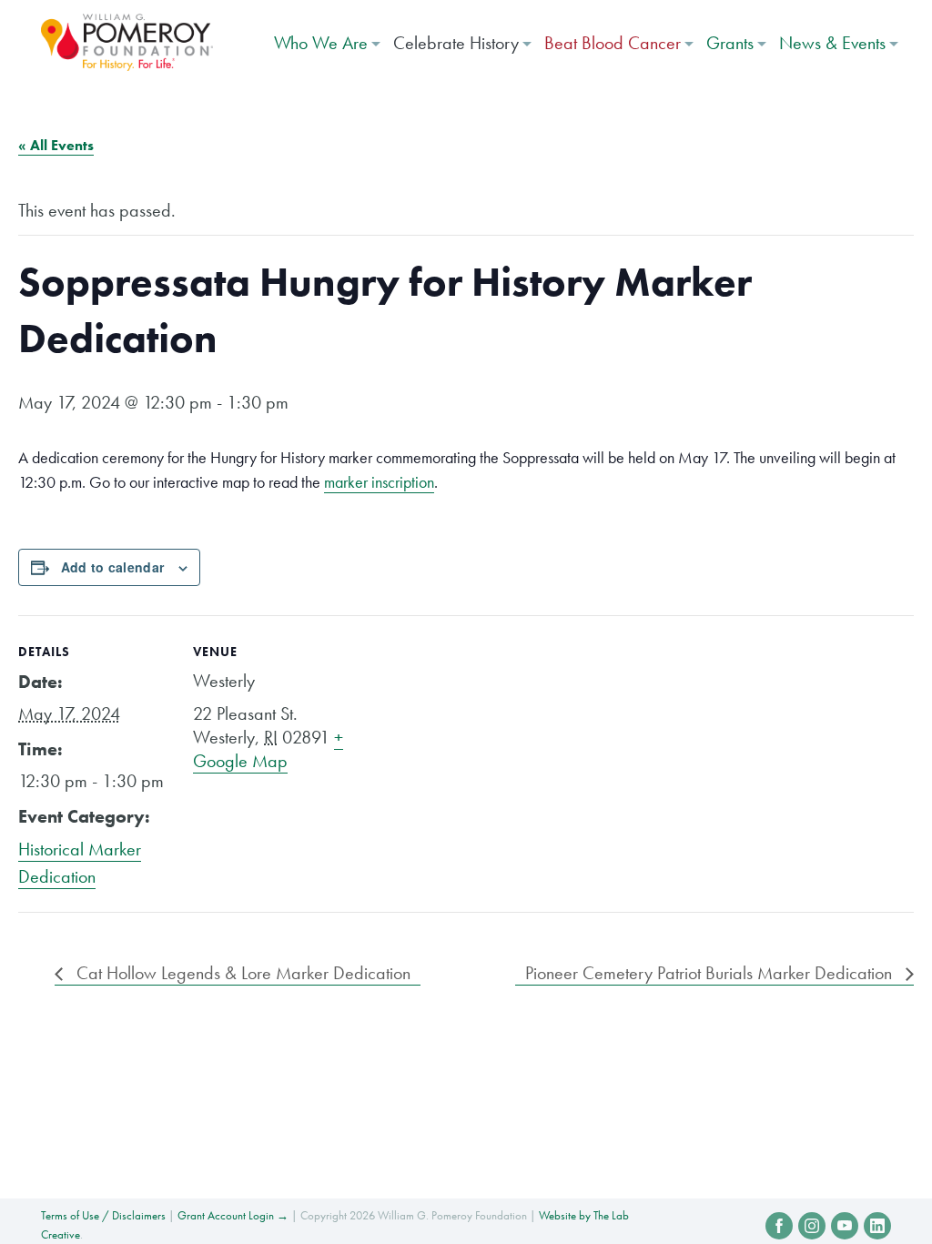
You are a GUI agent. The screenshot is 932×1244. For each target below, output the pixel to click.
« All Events (56, 145)
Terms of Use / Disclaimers (103, 1215)
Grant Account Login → (233, 1215)
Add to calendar (112, 567)
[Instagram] (812, 1225)
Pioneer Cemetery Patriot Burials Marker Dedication (711, 973)
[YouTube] (844, 1225)
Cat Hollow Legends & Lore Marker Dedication (241, 973)
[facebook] (779, 1225)
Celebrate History (456, 43)
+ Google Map (268, 749)
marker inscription (379, 481)
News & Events (832, 43)
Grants (730, 43)
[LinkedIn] (877, 1225)
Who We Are (321, 43)
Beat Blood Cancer (612, 43)
